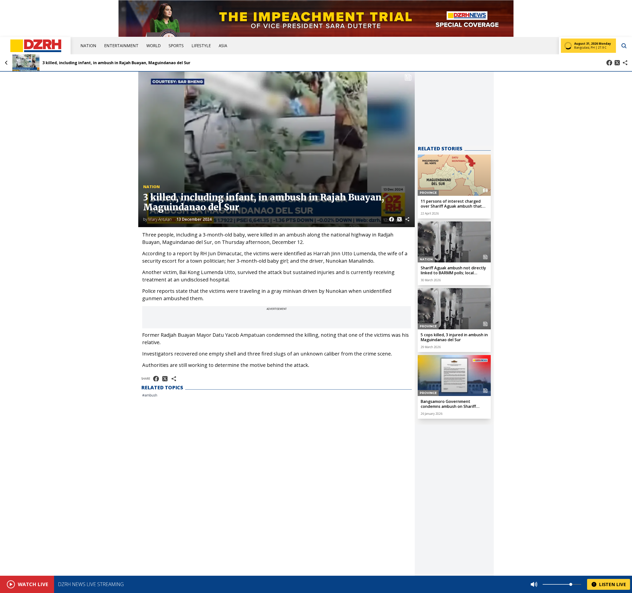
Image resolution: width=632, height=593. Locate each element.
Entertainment (121, 45)
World (153, 45)
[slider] (570, 584)
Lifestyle (201, 45)
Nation (88, 45)
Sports (176, 45)
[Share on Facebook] (609, 63)
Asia (223, 45)
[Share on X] (617, 63)
